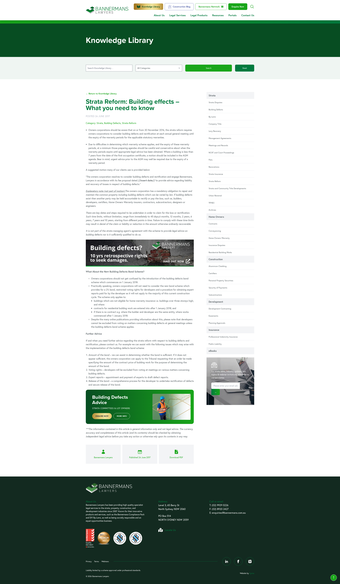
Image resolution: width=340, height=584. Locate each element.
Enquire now (102, 416)
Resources (218, 15)
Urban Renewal (215, 195)
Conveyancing (215, 230)
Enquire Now (238, 6)
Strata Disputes (215, 102)
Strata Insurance (216, 174)
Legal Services (177, 15)
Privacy (89, 561)
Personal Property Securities (221, 280)
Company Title (215, 124)
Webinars (105, 561)
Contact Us (247, 15)
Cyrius (251, 573)
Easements (213, 315)
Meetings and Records (218, 145)
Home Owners (216, 216)
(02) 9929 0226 (220, 505)
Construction (216, 259)
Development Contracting (220, 308)
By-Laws (212, 116)
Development (216, 301)
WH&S (211, 202)
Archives (212, 210)
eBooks (213, 350)
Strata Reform (215, 181)
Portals (232, 15)
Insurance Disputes (217, 245)
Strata (212, 95)
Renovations (214, 167)
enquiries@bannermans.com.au (229, 512)
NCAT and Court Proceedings (221, 152)
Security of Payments (218, 287)
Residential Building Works (220, 252)
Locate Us (170, 530)
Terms (96, 561)
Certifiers (213, 273)
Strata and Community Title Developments (227, 188)
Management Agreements (220, 138)
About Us (159, 15)
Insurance (214, 329)
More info (122, 416)
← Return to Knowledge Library (101, 93)
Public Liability (215, 344)
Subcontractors (215, 294)
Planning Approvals (217, 323)
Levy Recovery (215, 131)
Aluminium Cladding (217, 266)
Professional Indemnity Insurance (223, 336)
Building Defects (216, 109)
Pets (210, 159)
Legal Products (198, 15)
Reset (245, 68)
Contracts (213, 223)
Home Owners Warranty (219, 238)
